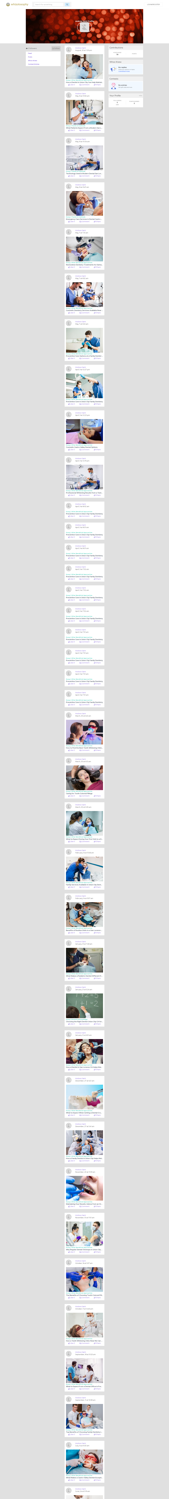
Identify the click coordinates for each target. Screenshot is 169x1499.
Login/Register (153, 4)
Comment (85, 85)
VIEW (140, 95)
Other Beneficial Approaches (81, 80)
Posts (30, 57)
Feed (30, 53)
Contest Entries (33, 64)
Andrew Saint (80, 48)
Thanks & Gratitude (78, 126)
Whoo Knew (32, 60)
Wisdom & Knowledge (79, 1019)
